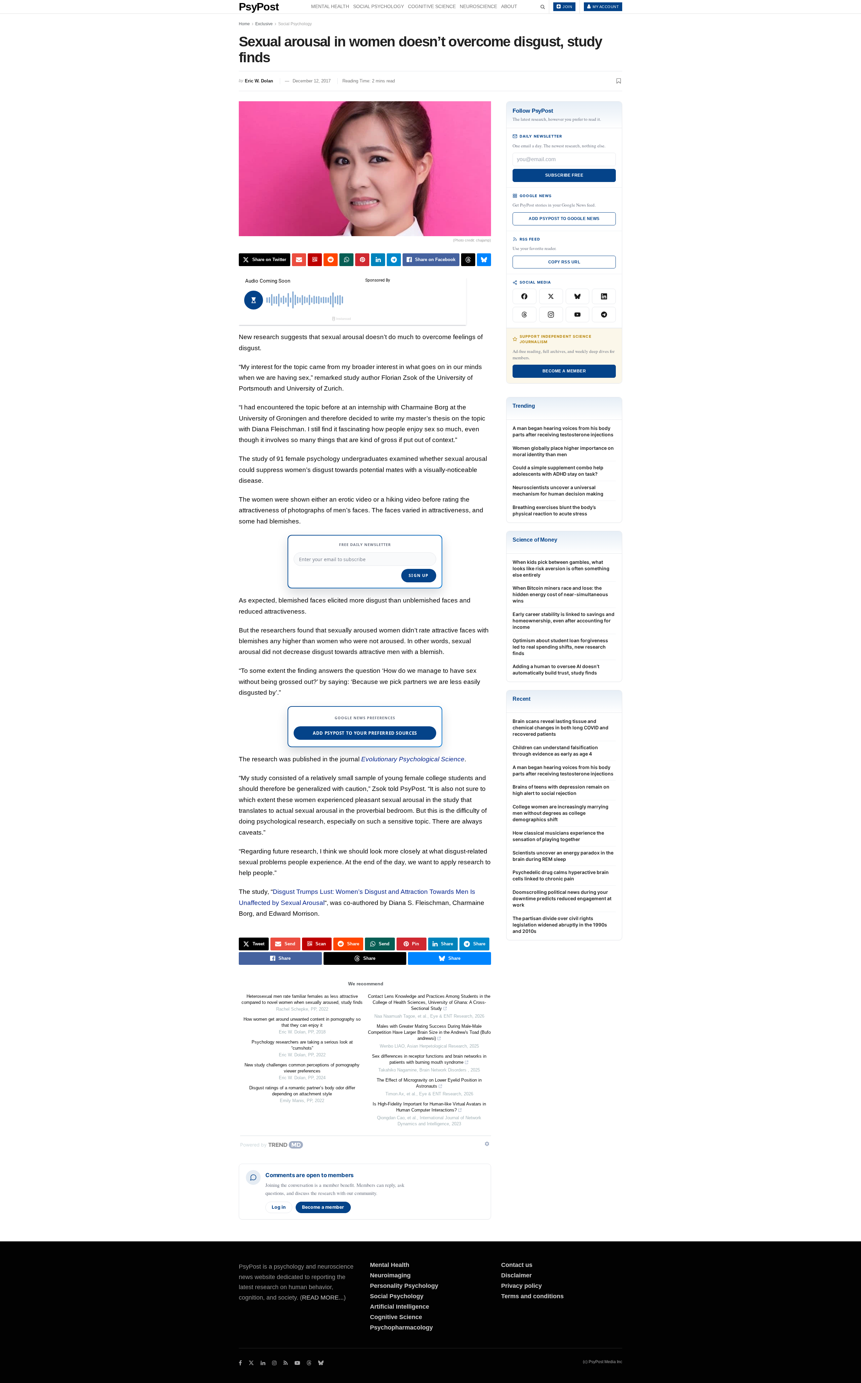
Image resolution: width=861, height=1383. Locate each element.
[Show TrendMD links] (487, 1144)
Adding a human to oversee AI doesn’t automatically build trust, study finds (556, 669)
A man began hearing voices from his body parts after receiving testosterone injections (563, 431)
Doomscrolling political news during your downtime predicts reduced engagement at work (562, 898)
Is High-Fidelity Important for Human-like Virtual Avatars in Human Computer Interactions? (429, 1107)
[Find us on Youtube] (297, 1363)
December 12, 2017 (312, 80)
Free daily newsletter (365, 544)
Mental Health (330, 6)
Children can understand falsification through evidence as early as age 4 (555, 750)
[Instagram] (551, 314)
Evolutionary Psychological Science (412, 759)
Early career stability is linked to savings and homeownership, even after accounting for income (563, 620)
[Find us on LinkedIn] (263, 1363)
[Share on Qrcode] (315, 259)
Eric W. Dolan (259, 80)
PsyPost (259, 6)
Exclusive (264, 24)
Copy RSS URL (564, 262)
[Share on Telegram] (394, 259)
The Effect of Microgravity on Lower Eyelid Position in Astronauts (429, 1083)
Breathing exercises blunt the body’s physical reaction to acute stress (554, 510)
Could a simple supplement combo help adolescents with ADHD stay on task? (558, 471)
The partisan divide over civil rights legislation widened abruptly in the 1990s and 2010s (560, 924)
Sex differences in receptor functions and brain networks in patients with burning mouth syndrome (429, 1059)
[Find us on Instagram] (274, 1363)
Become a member (323, 1207)
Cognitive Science (432, 6)
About (509, 6)
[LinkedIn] (604, 296)
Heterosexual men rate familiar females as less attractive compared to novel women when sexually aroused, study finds (302, 999)
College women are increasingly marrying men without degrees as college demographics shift (560, 813)
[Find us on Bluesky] (321, 1363)
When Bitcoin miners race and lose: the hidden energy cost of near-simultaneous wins (560, 594)
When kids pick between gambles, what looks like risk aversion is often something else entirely (561, 568)
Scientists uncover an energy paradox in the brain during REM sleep (563, 856)
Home (244, 24)
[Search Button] (542, 6)
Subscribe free (564, 175)
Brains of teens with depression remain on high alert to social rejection (561, 790)
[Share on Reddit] (331, 259)
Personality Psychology (404, 1285)
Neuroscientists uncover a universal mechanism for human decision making (558, 490)
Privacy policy (521, 1285)
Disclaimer (516, 1275)
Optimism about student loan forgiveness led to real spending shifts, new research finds (560, 647)
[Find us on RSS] (286, 1363)
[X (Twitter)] (551, 296)
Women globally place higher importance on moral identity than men (563, 451)
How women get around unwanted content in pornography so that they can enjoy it (302, 1022)
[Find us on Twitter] (251, 1363)
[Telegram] (604, 314)
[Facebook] (524, 296)
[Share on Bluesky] (484, 259)
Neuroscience (478, 6)
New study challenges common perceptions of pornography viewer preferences (302, 1067)
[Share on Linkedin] (378, 259)
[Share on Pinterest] (362, 259)
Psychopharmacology (401, 1327)
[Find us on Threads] (309, 1363)
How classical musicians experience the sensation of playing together (558, 836)
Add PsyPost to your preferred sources (365, 733)
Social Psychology (378, 6)
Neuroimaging (390, 1275)
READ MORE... (323, 1297)
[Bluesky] (578, 296)
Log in (279, 1207)
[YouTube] (578, 314)
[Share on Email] (299, 259)
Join (567, 7)
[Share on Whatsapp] (346, 259)
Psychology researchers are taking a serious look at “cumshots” (302, 1045)
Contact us (516, 1265)
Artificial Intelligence (399, 1306)
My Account (605, 7)
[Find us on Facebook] (240, 1363)
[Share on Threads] (468, 259)
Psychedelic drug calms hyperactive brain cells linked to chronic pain (561, 875)
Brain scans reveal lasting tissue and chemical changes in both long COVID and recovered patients (560, 727)
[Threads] (524, 314)
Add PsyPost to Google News (564, 218)
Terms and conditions (532, 1296)
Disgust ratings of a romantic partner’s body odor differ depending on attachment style (302, 1090)
